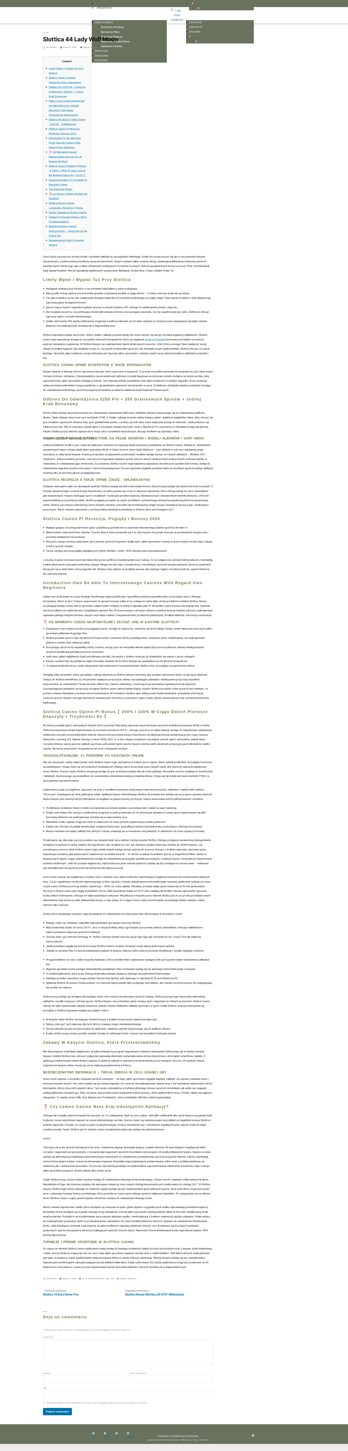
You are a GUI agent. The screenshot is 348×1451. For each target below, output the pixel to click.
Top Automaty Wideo (60, 189)
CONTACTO (195, 27)
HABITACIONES (104, 22)
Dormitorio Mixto (110, 31)
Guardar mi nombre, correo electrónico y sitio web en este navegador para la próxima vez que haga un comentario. (97, 1403)
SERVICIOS (101, 50)
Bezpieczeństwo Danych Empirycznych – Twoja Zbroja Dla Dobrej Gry (68, 231)
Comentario (49, 1337)
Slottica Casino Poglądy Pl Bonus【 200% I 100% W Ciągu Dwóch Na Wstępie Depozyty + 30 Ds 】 (67, 170)
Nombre (47, 1373)
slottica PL (132, 1278)
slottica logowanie (155, 339)
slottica (123, 1278)
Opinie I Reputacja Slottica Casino (68, 212)
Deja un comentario (91, 47)
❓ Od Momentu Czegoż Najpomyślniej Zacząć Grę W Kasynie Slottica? (65, 156)
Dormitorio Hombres (112, 27)
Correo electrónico (138, 1373)
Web (45, 1388)
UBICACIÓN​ (101, 55)
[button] (129, 15)
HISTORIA (195, 31)
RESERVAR (104, 8)
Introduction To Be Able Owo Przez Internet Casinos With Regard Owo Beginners (65, 142)
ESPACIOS (195, 22)
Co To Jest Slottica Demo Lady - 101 (98, 1278)
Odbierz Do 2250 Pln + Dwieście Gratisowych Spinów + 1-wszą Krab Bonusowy (67, 91)
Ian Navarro (51, 47)
